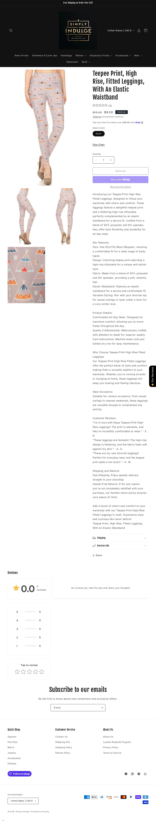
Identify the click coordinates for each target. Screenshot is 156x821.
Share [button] (99, 555)
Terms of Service (112, 752)
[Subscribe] (102, 707)
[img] (100, 105)
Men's (11, 747)
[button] (11, 30)
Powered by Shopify (40, 811)
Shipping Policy (63, 747)
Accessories (14, 758)
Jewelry (12, 752)
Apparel (12, 736)
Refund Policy (62, 752)
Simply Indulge (22, 811)
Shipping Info (62, 742)
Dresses (12, 763)
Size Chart (99, 144)
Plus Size (12, 742)
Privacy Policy (110, 747)
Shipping (97, 117)
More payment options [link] (120, 187)
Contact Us (61, 736)
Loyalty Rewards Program (117, 742)
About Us (108, 736)
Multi (100, 134)
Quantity (97, 154)
